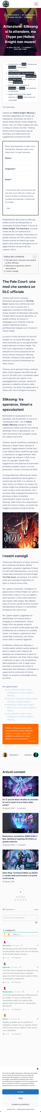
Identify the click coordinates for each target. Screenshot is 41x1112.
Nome (8, 158)
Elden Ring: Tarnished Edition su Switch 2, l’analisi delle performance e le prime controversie (20, 875)
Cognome (10, 169)
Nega (21, 1098)
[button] (37, 1069)
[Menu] (36, 4)
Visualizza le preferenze (20, 1104)
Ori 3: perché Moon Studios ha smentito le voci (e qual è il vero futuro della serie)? (20, 802)
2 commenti (21, 845)
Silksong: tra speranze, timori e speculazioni (18, 267)
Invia (8, 208)
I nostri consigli (12, 271)
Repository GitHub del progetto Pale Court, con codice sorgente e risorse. (22, 708)
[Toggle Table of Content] (33, 257)
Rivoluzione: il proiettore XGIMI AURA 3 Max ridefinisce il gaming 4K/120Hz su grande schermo (20, 839)
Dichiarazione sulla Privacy (25, 1109)
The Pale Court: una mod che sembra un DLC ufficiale (20, 261)
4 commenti (28, 17)
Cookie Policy (11, 1109)
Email (7, 179)
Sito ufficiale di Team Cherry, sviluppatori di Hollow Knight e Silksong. (20, 693)
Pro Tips (18, 17)
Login (36, 909)
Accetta (20, 1092)
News (12, 17)
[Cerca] (30, 4)
